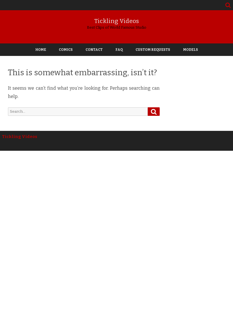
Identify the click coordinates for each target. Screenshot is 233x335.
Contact (94, 50)
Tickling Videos (116, 21)
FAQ (119, 50)
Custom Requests (153, 50)
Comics (66, 50)
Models (190, 50)
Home (40, 50)
